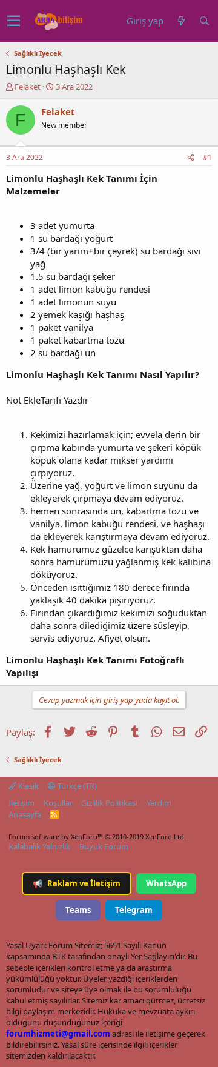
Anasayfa (24, 814)
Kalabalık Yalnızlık (39, 846)
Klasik (27, 785)
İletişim (21, 802)
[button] (13, 21)
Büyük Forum (103, 846)
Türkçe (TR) (76, 785)
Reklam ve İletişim (77, 883)
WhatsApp (166, 883)
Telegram (134, 910)
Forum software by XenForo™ (97, 836)
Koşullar (58, 802)
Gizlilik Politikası (109, 802)
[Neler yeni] (181, 21)
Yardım (159, 802)
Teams (78, 910)
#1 (207, 157)
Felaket (28, 86)
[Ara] (204, 21)
